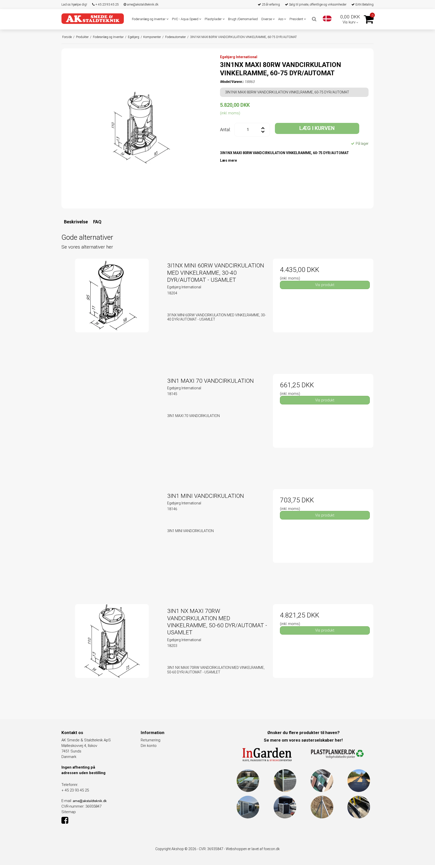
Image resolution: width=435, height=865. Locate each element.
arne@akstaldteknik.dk (142, 4)
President (296, 19)
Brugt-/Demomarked (243, 19)
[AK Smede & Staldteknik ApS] (92, 18)
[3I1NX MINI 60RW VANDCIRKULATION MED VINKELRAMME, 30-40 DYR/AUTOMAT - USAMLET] (112, 309)
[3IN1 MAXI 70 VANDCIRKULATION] (112, 424)
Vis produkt (324, 285)
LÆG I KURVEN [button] (317, 128)
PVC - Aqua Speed (185, 19)
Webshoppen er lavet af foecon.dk (253, 849)
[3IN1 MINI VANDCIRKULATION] (112, 539)
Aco (281, 19)
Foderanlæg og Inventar (149, 19)
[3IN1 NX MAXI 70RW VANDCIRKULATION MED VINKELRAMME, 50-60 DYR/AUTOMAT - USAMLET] (112, 654)
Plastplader (214, 19)
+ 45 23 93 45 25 (107, 4)
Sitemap (68, 812)
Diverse (267, 19)
